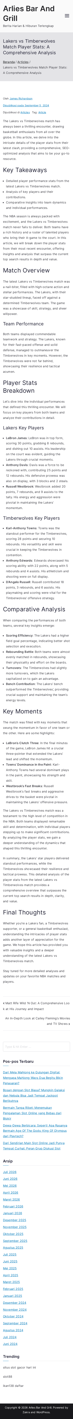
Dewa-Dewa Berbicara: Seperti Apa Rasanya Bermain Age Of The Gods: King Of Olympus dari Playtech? (35, 1131)
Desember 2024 (14, 1303)
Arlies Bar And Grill (40, 1407)
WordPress (43, 1412)
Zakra (26, 1412)
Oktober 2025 (13, 1234)
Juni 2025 (10, 1261)
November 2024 (15, 1309)
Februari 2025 (13, 1289)
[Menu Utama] (67, 16)
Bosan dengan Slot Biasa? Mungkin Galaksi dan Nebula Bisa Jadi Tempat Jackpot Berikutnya (34, 1095)
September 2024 (15, 1323)
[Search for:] (36, 1046)
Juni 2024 (10, 1344)
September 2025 (15, 1241)
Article (42, 112)
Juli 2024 (9, 1337)
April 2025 (10, 1275)
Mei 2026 (10, 1185)
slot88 (7, 1376)
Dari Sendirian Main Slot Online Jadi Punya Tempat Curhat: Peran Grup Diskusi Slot (34, 1145)
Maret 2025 (11, 1282)
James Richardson (21, 98)
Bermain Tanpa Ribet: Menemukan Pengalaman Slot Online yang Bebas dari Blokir (32, 1113)
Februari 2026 (13, 1206)
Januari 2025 (12, 1296)
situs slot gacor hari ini (19, 1367)
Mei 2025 (10, 1268)
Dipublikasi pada (26, 105)
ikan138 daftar (13, 1386)
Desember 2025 (14, 1220)
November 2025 (15, 1227)
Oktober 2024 (13, 1316)
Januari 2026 (12, 1213)
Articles (25, 112)
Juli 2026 (9, 1172)
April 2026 (10, 1192)
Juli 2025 (9, 1254)
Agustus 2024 (13, 1330)
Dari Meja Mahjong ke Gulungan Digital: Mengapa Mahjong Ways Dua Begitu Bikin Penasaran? (33, 1077)
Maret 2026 (11, 1199)
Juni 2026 (10, 1179)
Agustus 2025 (13, 1247)
